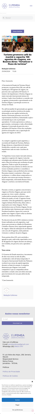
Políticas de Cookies (10, 376)
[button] (32, 381)
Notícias (19, 31)
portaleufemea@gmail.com (18, 344)
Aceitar (17, 400)
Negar (17, 405)
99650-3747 (18, 346)
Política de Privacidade (11, 371)
